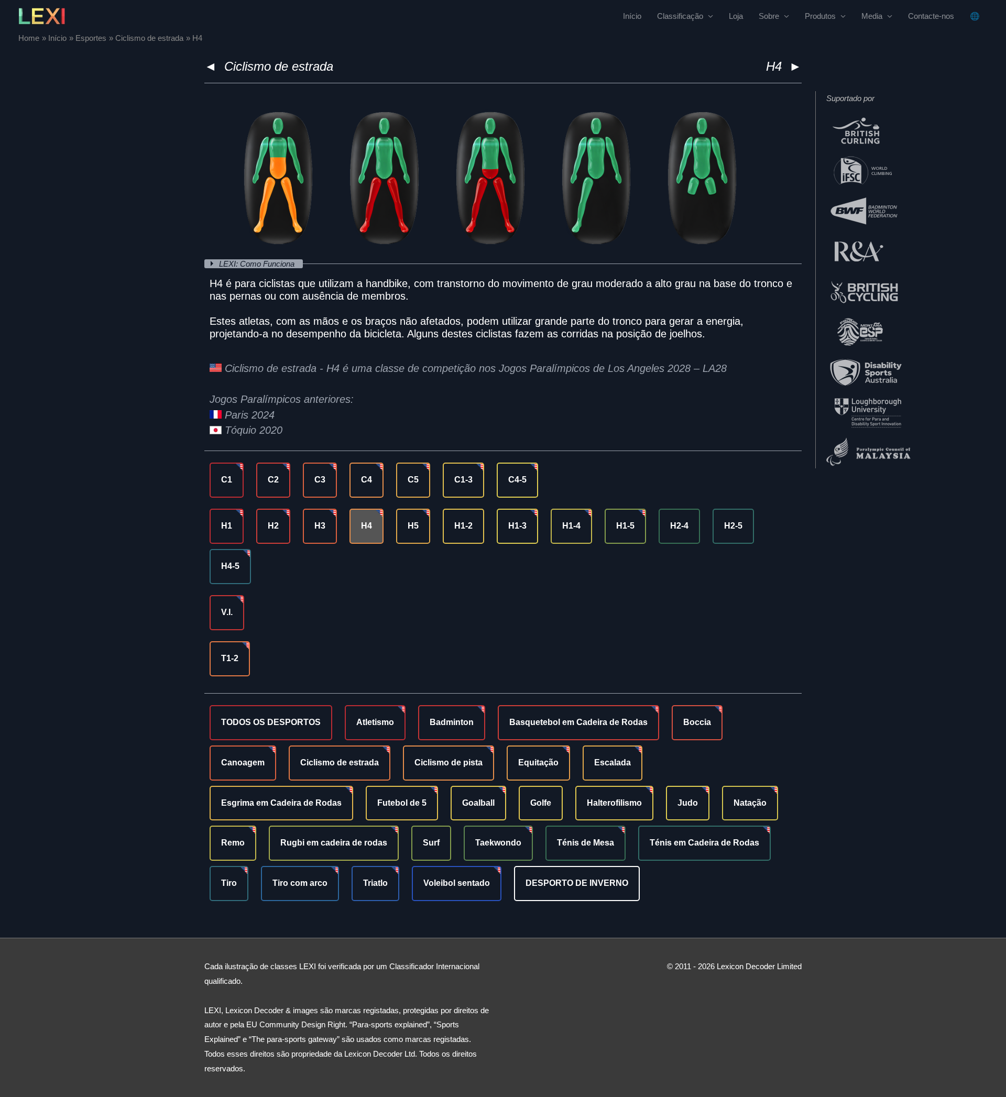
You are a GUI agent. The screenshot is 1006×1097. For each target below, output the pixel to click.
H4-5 (230, 566)
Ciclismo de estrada (278, 66)
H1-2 (463, 525)
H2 (273, 525)
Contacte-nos (931, 16)
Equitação (538, 762)
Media (871, 16)
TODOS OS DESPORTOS (271, 722)
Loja (736, 16)
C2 (273, 479)
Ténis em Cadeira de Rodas (704, 842)
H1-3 (517, 525)
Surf (431, 842)
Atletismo (375, 722)
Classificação (680, 16)
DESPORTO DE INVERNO (577, 883)
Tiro (229, 883)
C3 (319, 479)
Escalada (612, 762)
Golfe (540, 802)
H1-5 (625, 525)
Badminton (452, 722)
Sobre (769, 16)
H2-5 (733, 525)
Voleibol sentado (456, 883)
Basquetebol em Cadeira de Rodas (578, 722)
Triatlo (375, 883)
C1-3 (463, 479)
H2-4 (679, 525)
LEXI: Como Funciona (258, 263)
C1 (226, 479)
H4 (366, 525)
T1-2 (229, 658)
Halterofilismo (614, 802)
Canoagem (243, 762)
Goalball (478, 802)
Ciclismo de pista (448, 762)
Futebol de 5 (402, 802)
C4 (366, 479)
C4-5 (517, 479)
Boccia (697, 722)
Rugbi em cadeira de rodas (333, 842)
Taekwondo (498, 842)
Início (632, 16)
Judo (687, 802)
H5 (413, 525)
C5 (413, 479)
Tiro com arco (299, 883)
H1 (226, 525)
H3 (319, 525)
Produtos (820, 16)
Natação (750, 802)
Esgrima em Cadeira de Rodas (281, 802)
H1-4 (571, 525)
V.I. (227, 612)
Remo (233, 842)
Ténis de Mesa (585, 842)
